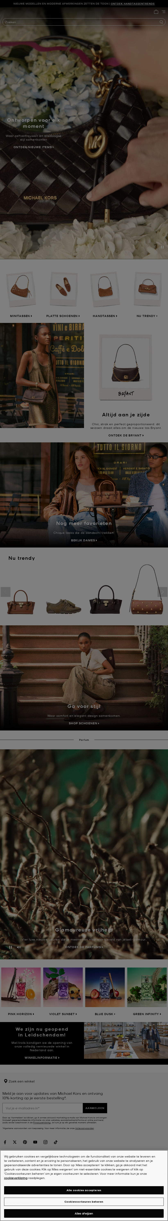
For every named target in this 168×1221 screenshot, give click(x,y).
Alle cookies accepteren (84, 1190)
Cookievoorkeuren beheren (84, 1201)
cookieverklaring (15, 1178)
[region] (84, 1185)
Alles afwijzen (84, 1213)
